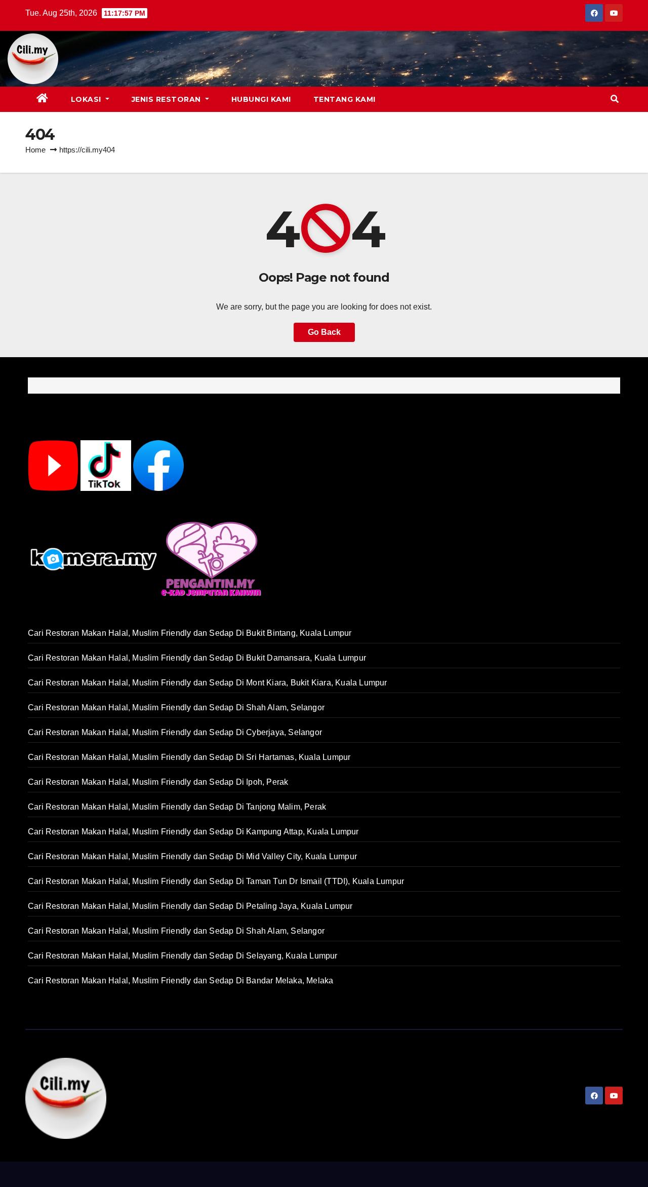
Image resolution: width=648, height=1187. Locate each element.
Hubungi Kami (261, 99)
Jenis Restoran (168, 99)
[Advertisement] (349, 59)
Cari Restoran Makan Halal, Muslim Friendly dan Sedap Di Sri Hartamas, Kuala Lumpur (189, 757)
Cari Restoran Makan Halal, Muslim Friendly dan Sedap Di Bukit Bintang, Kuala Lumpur (190, 633)
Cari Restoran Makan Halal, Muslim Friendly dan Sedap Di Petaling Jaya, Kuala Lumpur (190, 906)
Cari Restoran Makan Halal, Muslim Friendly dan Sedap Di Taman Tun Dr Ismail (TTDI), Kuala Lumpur (216, 881)
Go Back (324, 332)
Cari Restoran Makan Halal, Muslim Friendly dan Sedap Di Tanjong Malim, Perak (177, 806)
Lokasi (87, 99)
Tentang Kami (344, 99)
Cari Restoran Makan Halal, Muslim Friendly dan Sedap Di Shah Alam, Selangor (176, 707)
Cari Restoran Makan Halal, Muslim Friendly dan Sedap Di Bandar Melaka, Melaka (180, 980)
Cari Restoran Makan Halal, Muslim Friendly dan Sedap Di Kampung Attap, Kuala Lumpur (193, 831)
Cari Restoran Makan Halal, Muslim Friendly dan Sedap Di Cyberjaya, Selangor (175, 732)
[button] (615, 99)
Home (35, 149)
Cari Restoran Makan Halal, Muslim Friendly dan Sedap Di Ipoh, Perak (158, 782)
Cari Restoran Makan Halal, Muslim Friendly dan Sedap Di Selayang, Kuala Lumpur (183, 955)
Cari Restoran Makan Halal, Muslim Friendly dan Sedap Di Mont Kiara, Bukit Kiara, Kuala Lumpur (207, 682)
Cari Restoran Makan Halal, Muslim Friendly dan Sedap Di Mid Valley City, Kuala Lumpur (192, 856)
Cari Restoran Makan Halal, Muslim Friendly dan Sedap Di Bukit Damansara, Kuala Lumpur (197, 658)
